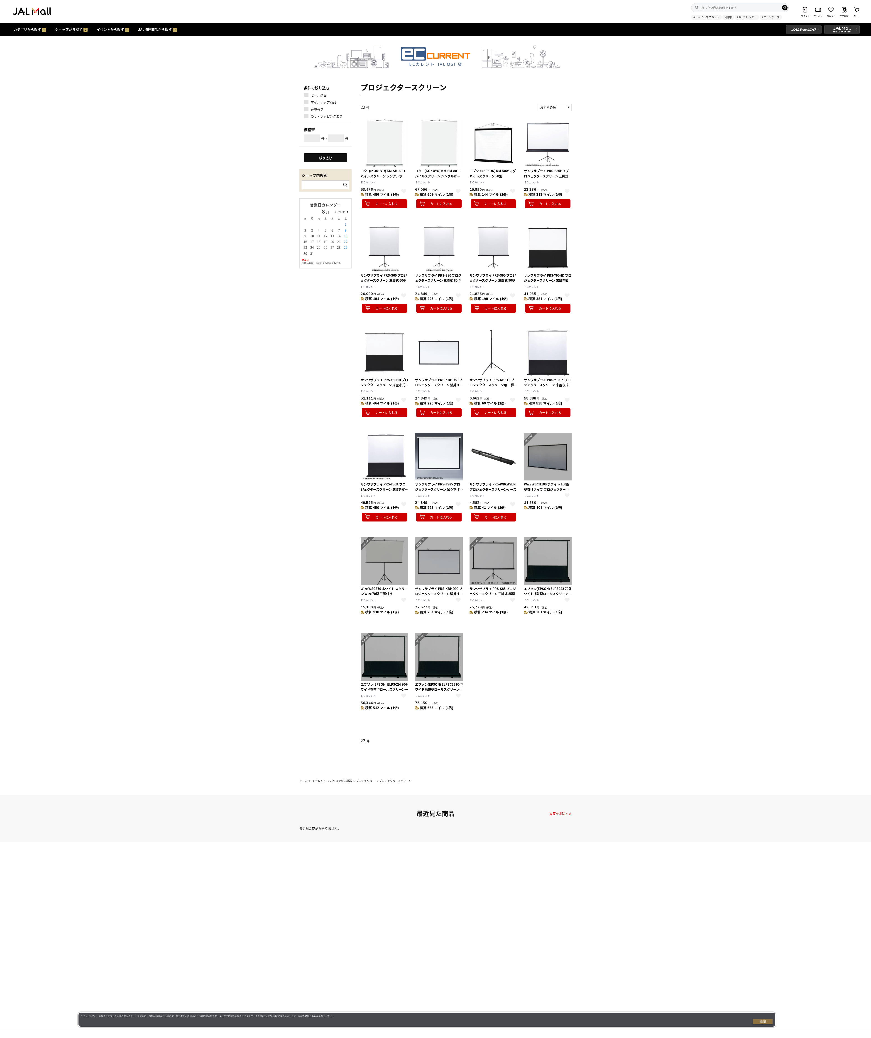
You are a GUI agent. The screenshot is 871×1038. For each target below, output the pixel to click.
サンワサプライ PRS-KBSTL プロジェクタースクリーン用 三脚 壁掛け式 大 (492, 385)
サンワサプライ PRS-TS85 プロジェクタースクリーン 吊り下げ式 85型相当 (439, 489)
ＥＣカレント (368, 182)
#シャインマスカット (706, 17)
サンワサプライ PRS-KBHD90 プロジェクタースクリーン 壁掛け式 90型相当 (439, 593)
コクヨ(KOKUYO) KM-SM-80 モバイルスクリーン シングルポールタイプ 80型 (438, 175)
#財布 (728, 17)
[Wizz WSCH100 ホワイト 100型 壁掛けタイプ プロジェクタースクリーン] (548, 456)
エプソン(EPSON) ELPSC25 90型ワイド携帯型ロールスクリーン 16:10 (439, 689)
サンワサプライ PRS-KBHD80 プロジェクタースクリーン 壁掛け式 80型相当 (439, 385)
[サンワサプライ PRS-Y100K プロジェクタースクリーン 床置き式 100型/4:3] (548, 352)
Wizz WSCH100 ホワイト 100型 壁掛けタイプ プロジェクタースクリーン (546, 489)
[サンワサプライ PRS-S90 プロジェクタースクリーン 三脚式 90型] (493, 248)
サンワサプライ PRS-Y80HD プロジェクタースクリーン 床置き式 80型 (384, 385)
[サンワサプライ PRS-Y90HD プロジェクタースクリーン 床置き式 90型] (548, 248)
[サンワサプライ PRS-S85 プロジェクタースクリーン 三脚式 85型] (493, 561)
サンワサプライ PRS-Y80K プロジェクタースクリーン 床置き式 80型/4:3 (383, 489)
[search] (785, 7)
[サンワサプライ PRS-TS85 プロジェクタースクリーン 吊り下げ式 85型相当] (439, 456)
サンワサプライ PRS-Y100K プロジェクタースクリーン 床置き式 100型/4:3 (547, 385)
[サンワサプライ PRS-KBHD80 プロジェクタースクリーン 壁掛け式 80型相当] (439, 352)
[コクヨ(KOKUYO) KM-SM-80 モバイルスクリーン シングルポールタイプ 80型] (439, 143)
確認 (763, 1021)
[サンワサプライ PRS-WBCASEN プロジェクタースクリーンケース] (493, 456)
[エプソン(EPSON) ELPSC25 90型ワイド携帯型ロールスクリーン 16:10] (439, 657)
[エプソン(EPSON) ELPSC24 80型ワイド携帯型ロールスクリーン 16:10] (384, 657)
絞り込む (325, 158)
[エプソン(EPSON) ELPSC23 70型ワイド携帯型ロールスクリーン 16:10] (548, 561)
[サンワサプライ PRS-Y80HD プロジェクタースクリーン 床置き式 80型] (384, 352)
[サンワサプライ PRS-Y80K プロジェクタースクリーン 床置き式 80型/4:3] (384, 456)
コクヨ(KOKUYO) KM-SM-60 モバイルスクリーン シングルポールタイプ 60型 (383, 175)
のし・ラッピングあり (327, 116)
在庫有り (317, 109)
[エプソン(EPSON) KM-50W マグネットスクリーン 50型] (493, 143)
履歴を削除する (560, 813)
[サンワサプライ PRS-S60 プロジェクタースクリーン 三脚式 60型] (384, 248)
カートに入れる (387, 203)
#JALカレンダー (747, 17)
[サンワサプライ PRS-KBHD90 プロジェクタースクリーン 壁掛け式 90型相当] (439, 561)
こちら (312, 1016)
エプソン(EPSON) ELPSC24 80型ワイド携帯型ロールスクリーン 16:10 (384, 689)
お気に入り (403, 191)
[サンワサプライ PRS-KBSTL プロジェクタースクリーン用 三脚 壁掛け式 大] (493, 352)
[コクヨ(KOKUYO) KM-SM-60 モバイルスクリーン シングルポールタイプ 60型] (384, 143)
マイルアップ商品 (323, 102)
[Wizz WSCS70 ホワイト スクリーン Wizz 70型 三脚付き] (384, 561)
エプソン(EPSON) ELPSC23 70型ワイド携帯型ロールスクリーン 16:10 (548, 593)
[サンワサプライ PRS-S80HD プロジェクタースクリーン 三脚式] (548, 143)
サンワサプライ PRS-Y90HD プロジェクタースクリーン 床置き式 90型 (547, 280)
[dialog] (426, 1020)
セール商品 (319, 95)
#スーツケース (771, 17)
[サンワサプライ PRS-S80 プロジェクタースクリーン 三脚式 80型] (439, 248)
